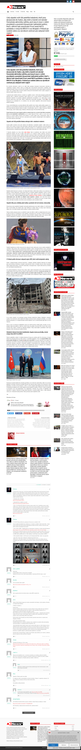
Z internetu (22, 11)
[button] (78, 732)
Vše (34, 11)
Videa (31, 11)
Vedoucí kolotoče (20, 433)
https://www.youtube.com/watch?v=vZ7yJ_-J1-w (22, 584)
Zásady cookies (55, 747)
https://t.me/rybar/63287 (17, 513)
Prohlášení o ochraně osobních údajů (65, 747)
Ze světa (17, 11)
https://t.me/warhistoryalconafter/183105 (21, 503)
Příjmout (53, 745)
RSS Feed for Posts (59, 66)
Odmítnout (64, 745)
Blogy (27, 11)
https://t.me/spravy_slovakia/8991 (43, 693)
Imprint (73, 747)
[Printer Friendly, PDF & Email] (13, 400)
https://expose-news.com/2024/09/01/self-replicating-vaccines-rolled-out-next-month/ (29, 529)
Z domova (12, 11)
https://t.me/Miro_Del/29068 (37, 691)
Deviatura (24, 410)
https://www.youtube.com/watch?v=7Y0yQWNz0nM (22, 703)
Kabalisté (33, 410)
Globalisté (29, 410)
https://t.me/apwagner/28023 (18, 500)
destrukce (19, 410)
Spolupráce (44, 747)
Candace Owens (13, 410)
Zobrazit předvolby (74, 745)
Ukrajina (42, 410)
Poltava (38, 410)
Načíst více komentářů (28, 712)
